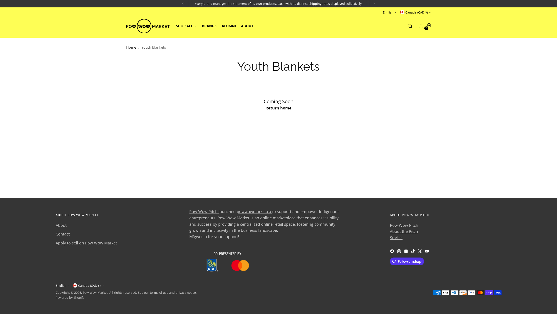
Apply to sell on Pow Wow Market (86, 243)
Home (131, 47)
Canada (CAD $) (416, 12)
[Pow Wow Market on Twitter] (420, 252)
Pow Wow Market (95, 292)
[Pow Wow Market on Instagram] (399, 252)
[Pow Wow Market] (148, 26)
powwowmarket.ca (254, 211)
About (61, 225)
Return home (278, 108)
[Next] (374, 3)
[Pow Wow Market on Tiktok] (413, 252)
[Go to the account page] (419, 26)
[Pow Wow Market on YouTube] (427, 252)
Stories (396, 237)
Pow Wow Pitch (204, 211)
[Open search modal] (410, 26)
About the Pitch (404, 231)
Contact (63, 234)
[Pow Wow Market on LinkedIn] (406, 252)
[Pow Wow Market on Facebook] (392, 252)
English (388, 12)
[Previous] (183, 3)
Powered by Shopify (70, 297)
